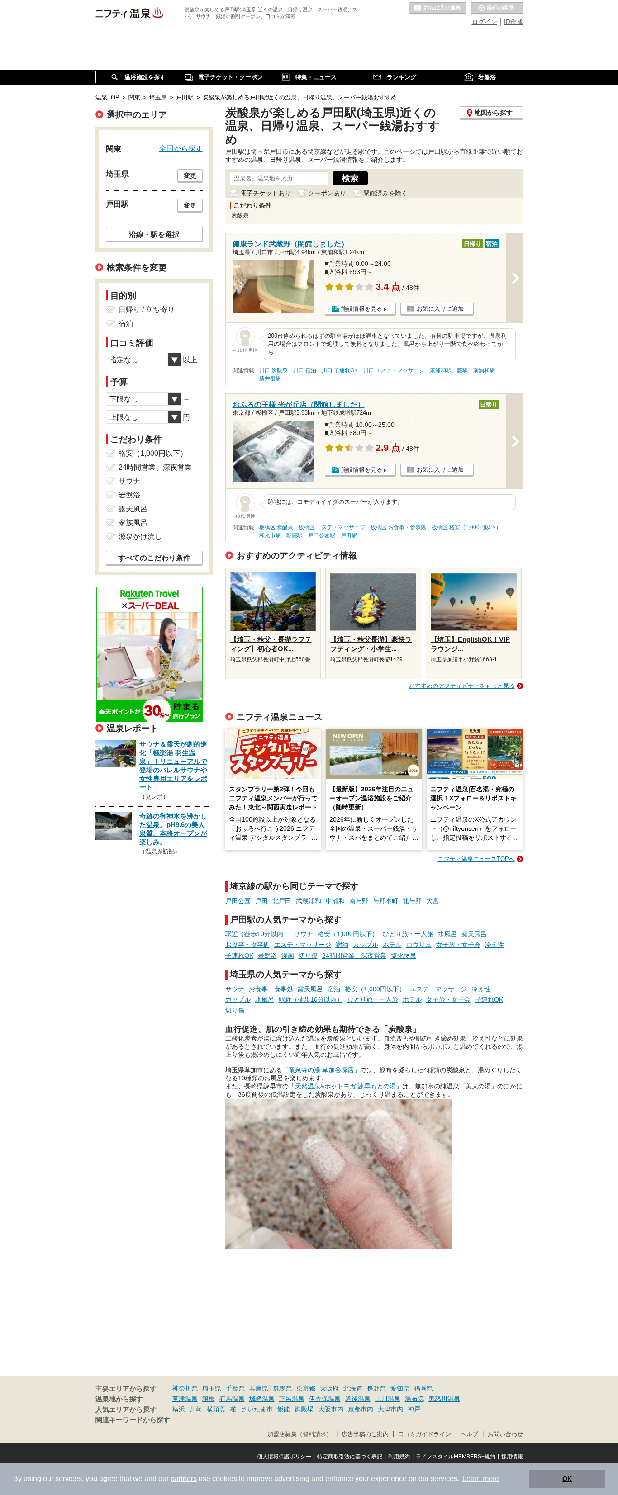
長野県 (376, 1388)
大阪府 (329, 1388)
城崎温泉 (262, 1398)
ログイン (484, 21)
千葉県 (235, 1388)
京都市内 (360, 1409)
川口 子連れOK (340, 370)
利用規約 (399, 1456)
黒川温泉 (387, 1398)
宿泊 (342, 944)
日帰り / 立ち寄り (147, 309)
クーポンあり (327, 193)
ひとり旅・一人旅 (408, 933)
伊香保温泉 (325, 1398)
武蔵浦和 (308, 900)
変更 (190, 175)
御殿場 (304, 1409)
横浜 (178, 1409)
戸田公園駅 (321, 535)
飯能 (283, 1409)
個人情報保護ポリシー (284, 1456)
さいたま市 (257, 1409)
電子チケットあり (265, 193)
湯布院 (414, 1398)
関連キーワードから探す (132, 1420)
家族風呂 (133, 522)
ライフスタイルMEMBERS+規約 (455, 1456)
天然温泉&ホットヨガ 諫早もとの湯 (345, 1086)
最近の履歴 (497, 8)
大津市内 (390, 1409)
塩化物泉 (403, 955)
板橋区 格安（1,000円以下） (466, 527)
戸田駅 (349, 535)
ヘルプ (469, 1434)
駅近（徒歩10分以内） (257, 933)
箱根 (208, 1398)
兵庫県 (258, 1388)
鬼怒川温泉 (444, 1398)
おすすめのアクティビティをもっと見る (462, 685)
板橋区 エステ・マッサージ (332, 527)
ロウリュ (419, 944)
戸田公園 (238, 900)
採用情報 (512, 1456)
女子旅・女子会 (458, 944)
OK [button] (567, 1478)
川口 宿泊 (304, 370)
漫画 (287, 955)
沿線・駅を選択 (154, 234)
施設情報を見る (361, 308)
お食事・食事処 (247, 944)
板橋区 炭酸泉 (276, 527)
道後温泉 (358, 1398)
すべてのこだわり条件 (154, 558)
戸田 (261, 900)
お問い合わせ (505, 1434)
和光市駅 (270, 535)
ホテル (392, 944)
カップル (365, 944)
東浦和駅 (441, 370)
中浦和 (335, 900)
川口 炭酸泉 (273, 370)
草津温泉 (185, 1398)
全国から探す (181, 148)
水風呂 (447, 933)
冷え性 (494, 944)
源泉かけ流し (140, 536)
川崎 (196, 1409)
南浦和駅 (484, 370)
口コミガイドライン (424, 1434)
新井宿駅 (270, 378)
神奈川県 (185, 1388)
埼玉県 (211, 1388)
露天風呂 (474, 933)
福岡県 (423, 1388)
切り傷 (308, 955)
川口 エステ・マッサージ (393, 370)
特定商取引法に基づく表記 (349, 1456)
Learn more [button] (480, 1478)
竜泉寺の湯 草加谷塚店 (321, 1070)
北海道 (352, 1388)
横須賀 (216, 1409)
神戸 (414, 1409)
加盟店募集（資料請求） (299, 1434)
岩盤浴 (267, 955)
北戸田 (281, 900)
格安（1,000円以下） (348, 933)
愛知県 (399, 1388)
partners (184, 1478)
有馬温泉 (232, 1398)
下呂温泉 (291, 1398)
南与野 (358, 900)
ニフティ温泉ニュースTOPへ (476, 859)
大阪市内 (330, 1409)
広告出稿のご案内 (365, 1434)
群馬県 (282, 1388)
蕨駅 (462, 370)
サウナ (303, 933)
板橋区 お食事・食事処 (398, 527)
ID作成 (513, 21)
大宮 (432, 900)
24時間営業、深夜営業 (354, 955)
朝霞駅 (294, 535)
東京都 (305, 1388)
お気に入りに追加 (440, 308)
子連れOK (239, 955)
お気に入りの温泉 (437, 8)
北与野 (412, 900)
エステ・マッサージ (302, 944)
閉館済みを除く (385, 193)
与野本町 (385, 900)
